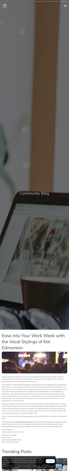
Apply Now (64, 1)
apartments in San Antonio (24, 422)
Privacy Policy (42, 467)
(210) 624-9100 (40, 1)
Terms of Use (15, 467)
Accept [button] (50, 461)
